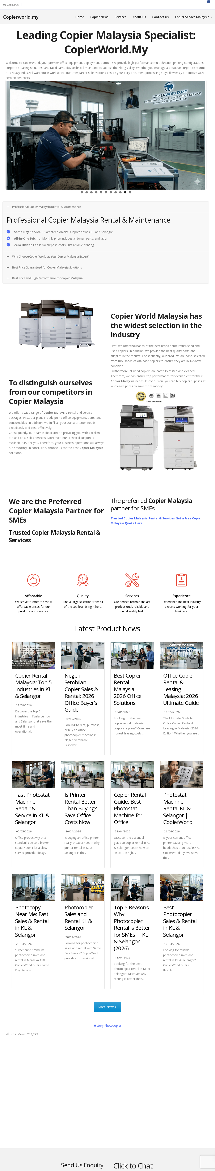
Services (120, 17)
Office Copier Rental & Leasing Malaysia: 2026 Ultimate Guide (181, 689)
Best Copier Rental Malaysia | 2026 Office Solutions (127, 689)
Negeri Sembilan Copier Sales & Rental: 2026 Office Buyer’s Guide (81, 692)
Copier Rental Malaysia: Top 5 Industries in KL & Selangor (33, 686)
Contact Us (160, 17)
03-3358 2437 (11, 5)
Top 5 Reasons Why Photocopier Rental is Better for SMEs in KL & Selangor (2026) (132, 928)
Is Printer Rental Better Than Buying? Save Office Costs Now (80, 808)
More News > (107, 1007)
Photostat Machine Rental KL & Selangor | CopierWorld (177, 808)
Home (79, 17)
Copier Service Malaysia (192, 17)
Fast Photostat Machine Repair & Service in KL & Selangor (32, 808)
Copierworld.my (21, 17)
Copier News (99, 17)
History (107, 1026)
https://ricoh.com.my (82, 616)
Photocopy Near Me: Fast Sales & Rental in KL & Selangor (32, 921)
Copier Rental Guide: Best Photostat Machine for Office (130, 808)
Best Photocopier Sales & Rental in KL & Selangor (180, 921)
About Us (139, 17)
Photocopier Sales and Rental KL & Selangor (78, 918)
